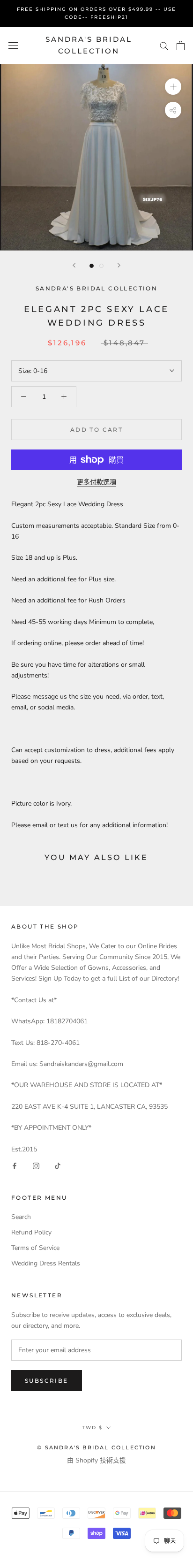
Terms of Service (35, 1247)
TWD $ (92, 1427)
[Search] (164, 45)
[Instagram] (36, 1165)
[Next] (119, 265)
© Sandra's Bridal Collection (96, 1447)
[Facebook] (14, 1165)
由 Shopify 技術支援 (96, 1460)
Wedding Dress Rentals (45, 1263)
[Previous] (74, 265)
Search (21, 1216)
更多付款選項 (96, 482)
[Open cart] (181, 45)
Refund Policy (31, 1232)
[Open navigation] (13, 45)
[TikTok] (57, 1165)
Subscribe (46, 1380)
